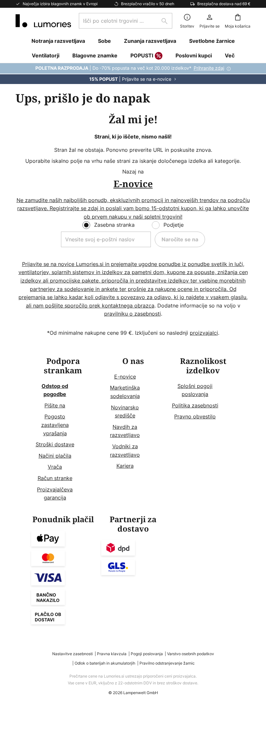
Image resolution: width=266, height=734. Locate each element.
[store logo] (43, 20)
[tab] (63, 429)
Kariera (125, 465)
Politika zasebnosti (195, 405)
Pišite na (54, 405)
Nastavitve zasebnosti (72, 653)
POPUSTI (141, 55)
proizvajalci (204, 332)
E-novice (125, 376)
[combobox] (125, 20)
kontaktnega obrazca (128, 305)
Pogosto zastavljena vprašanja (55, 425)
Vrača (55, 466)
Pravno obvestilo (195, 416)
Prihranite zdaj (209, 68)
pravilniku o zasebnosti (132, 313)
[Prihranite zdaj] (133, 73)
